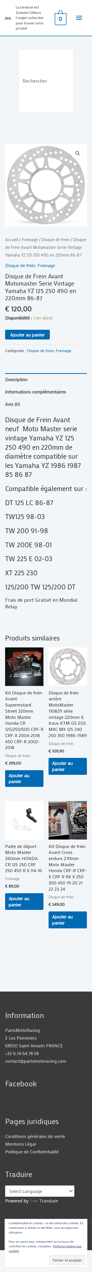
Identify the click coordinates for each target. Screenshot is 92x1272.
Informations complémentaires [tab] (35, 392)
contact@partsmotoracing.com (35, 1061)
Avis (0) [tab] (12, 404)
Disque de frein (56, 239)
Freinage (30, 239)
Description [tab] (16, 379)
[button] (77, 153)
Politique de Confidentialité (32, 1151)
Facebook (21, 1083)
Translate (48, 1201)
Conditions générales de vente (35, 1136)
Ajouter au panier (27, 335)
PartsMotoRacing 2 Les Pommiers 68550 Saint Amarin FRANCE (34, 1038)
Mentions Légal (20, 1144)
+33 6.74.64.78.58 (22, 1053)
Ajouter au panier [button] (19, 778)
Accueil (11, 239)
